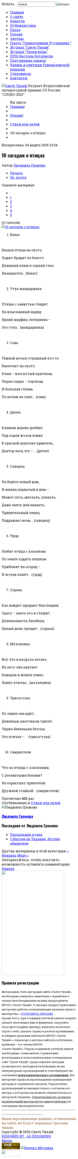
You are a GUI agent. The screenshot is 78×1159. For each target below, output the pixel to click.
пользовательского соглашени (42, 1075)
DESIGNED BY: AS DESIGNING (26, 1136)
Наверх (8, 868)
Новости (17, 21)
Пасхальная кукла (26, 834)
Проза (15, 30)
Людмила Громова (29, 165)
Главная (17, 12)
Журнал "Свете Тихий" (30, 47)
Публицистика (23, 25)
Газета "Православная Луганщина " (40, 43)
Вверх (7, 1140)
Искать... (9, 4)
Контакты (18, 78)
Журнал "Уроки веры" (29, 51)
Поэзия (16, 34)
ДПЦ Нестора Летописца (31, 56)
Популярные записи (28, 60)
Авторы (17, 38)
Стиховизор (20, 73)
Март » (23, 855)
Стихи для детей (25, 124)
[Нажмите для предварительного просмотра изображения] (21, 227)
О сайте (16, 16)
